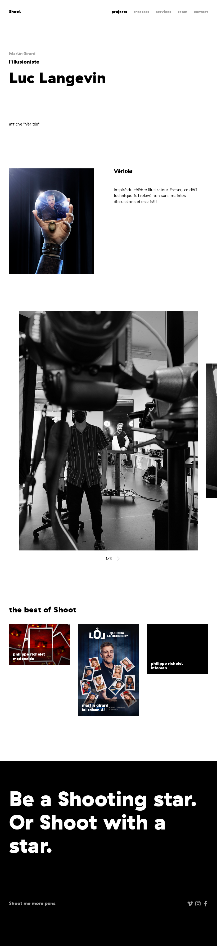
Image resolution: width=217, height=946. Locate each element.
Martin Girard (22, 53)
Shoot (15, 11)
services (163, 12)
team (183, 12)
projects (119, 12)
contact (201, 12)
